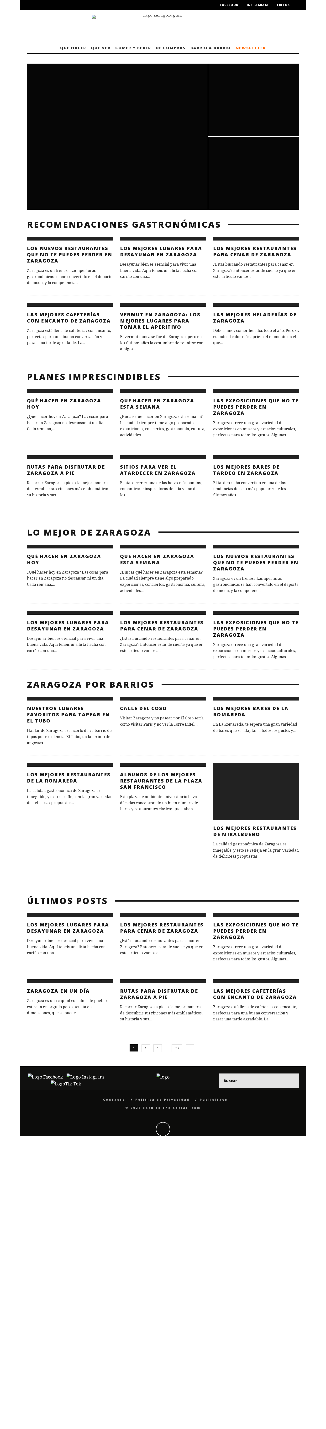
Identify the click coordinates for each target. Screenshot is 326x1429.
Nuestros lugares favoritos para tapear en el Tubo (68, 714)
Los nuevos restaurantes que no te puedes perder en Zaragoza (69, 254)
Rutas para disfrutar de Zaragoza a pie (66, 470)
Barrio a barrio (210, 47)
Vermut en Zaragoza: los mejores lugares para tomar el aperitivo (160, 320)
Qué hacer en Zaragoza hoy (64, 403)
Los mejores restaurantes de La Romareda (68, 777)
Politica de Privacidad (162, 1100)
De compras (171, 47)
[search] (292, 1080)
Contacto (114, 1100)
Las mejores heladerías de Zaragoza (254, 317)
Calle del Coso (143, 708)
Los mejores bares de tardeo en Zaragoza (246, 470)
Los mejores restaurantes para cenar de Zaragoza (255, 251)
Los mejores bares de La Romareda (251, 711)
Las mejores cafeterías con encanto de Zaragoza (69, 317)
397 (177, 1048)
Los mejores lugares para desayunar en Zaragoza (161, 251)
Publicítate (214, 1100)
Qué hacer (73, 47)
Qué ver (100, 47)
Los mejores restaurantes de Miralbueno (255, 831)
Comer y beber (133, 47)
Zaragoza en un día (58, 991)
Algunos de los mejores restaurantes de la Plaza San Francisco (161, 780)
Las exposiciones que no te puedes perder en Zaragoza (256, 406)
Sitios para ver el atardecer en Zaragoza (158, 470)
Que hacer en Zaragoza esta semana (157, 403)
